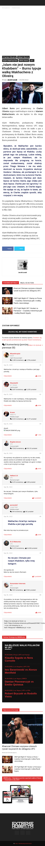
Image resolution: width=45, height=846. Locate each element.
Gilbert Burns (23, 57)
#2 (40, 394)
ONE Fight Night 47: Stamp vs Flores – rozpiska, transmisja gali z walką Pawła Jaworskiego (28, 300)
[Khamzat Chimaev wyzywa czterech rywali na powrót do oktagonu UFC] (7, 290)
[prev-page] (3, 318)
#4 (40, 453)
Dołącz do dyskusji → (35, 345)
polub (39, 376)
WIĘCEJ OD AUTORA (27, 283)
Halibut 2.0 (14, 475)
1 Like (39, 435)
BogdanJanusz (15, 442)
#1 (40, 365)
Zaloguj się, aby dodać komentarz (22, 332)
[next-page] (6, 318)
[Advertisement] (22, 32)
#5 (40, 487)
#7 (40, 553)
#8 (40, 595)
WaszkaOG (14, 383)
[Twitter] (28, 833)
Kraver (12, 412)
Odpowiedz (8, 376)
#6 (40, 516)
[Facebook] (17, 833)
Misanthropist (15, 353)
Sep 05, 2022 (8, 365)
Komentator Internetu (17, 583)
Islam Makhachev (10, 60)
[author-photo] (22, 269)
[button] (3, 3)
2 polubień (37, 498)
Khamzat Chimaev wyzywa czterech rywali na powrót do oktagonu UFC (19, 747)
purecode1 (14, 505)
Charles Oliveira (16, 8)
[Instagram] (22, 833)
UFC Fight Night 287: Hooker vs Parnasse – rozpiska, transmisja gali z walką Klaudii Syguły (28, 310)
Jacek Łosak (12, 80)
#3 (40, 424)
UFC (32, 60)
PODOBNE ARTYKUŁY (10, 283)
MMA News (23, 60)
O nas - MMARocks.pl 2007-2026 (23, 843)
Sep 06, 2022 (8, 453)
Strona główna (6, 8)
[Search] (42, 3)
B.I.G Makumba (15, 542)
